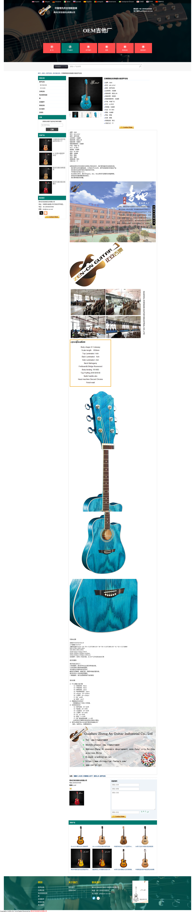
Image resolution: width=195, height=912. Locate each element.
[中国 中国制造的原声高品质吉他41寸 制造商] (45, 144)
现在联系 (52, 216)
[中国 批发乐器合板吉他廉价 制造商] (45, 187)
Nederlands (112, 1)
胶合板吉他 (56, 73)
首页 (39, 73)
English (37, 1)
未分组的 (42, 109)
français (47, 1)
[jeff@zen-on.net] (70, 788)
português (100, 1)
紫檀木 (76, 776)
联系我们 (71, 887)
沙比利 (80, 776)
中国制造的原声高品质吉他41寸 (59, 140)
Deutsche (58, 1)
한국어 (151, 1)
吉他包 (41, 112)
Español (89, 1)
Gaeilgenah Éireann (128, 1)
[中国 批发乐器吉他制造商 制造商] (45, 173)
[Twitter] (41, 213)
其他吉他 (42, 105)
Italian (68, 1)
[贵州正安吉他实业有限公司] (45, 10)
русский (78, 1)
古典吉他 (42, 91)
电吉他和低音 (43, 95)
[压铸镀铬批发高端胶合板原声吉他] (85, 94)
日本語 (141, 1)
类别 (43, 73)
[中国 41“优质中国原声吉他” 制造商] (45, 159)
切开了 (91, 776)
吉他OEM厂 (72, 890)
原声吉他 (49, 73)
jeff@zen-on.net (146, 11)
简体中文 (161, 1)
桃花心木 (96, 776)
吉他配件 (42, 102)
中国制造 (86, 776)
